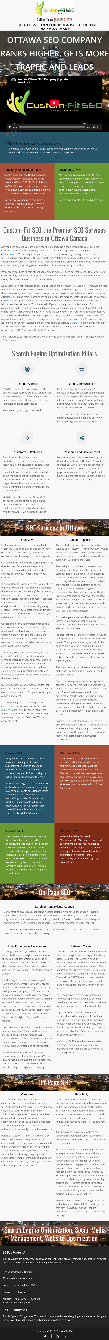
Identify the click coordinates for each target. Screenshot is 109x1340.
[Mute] (94, 127)
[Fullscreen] (98, 127)
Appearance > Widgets (94, 1258)
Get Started (76, 322)
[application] (54, 103)
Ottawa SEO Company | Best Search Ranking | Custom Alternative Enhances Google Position (54, 8)
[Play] (10, 127)
